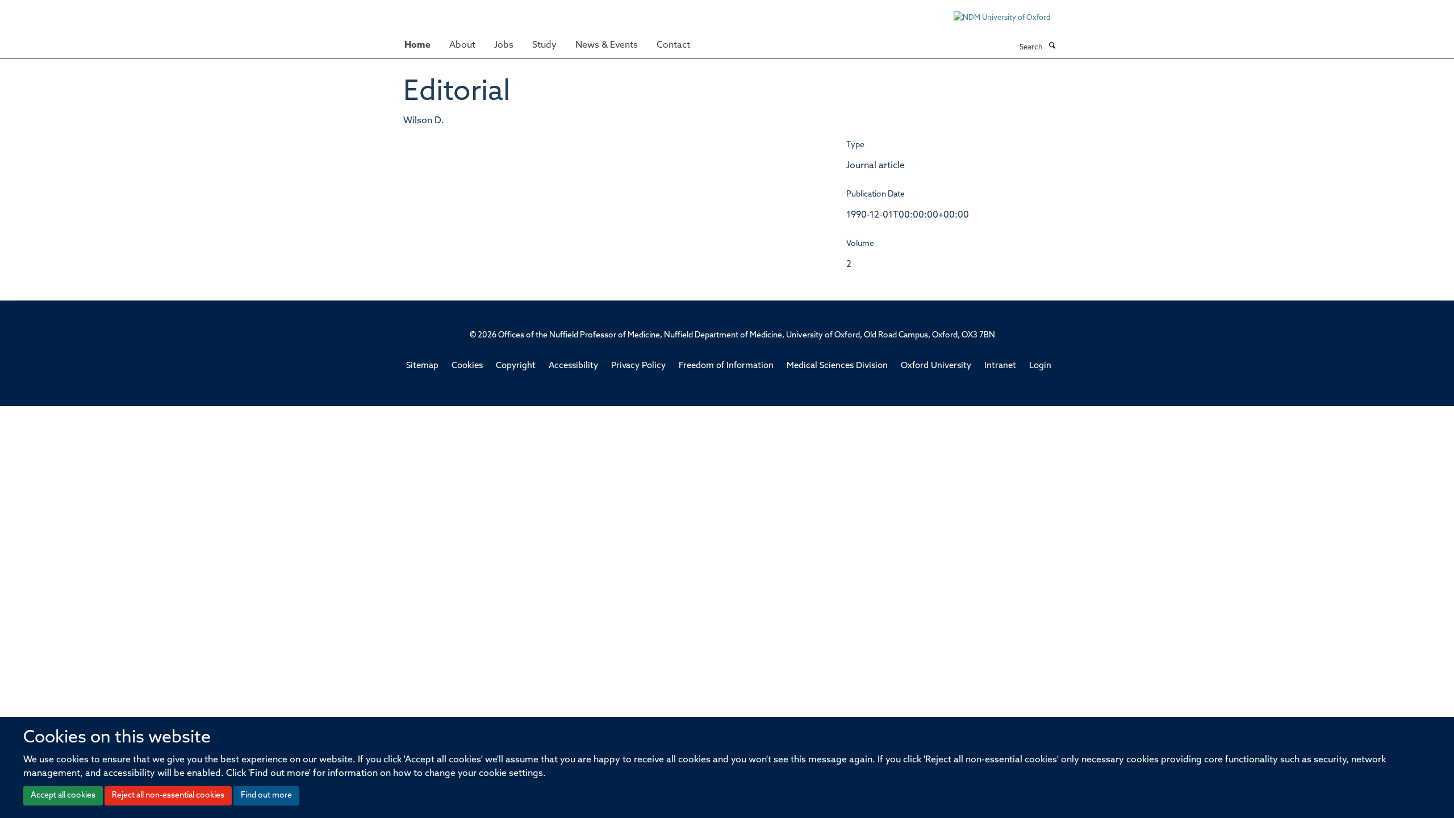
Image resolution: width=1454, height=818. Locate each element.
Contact (673, 45)
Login (1040, 366)
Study (544, 45)
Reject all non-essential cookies (168, 795)
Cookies (467, 366)
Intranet (1000, 366)
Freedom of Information (726, 366)
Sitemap (422, 366)
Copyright (516, 366)
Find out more (266, 795)
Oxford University (936, 366)
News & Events (606, 45)
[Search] (1052, 46)
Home (417, 45)
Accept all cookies (63, 795)
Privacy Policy (638, 366)
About (462, 45)
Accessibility (573, 366)
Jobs (503, 45)
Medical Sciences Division (837, 366)
